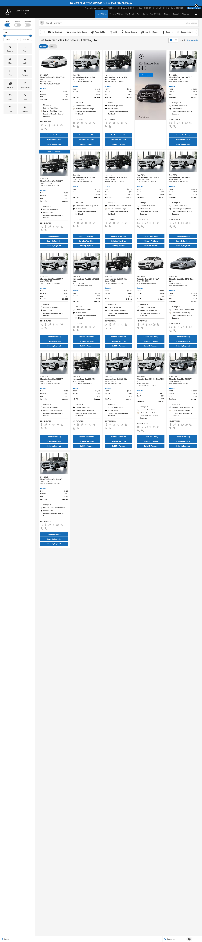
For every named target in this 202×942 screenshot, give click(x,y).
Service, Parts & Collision (152, 14)
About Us (185, 14)
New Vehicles (102, 14)
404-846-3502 (179, 8)
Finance (167, 14)
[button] (196, 5)
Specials (176, 14)
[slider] (4, 36)
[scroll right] (195, 32)
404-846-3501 (164, 8)
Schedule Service (194, 8)
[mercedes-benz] (8, 12)
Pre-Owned (129, 14)
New (7, 21)
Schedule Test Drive (54, 139)
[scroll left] (42, 32)
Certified (17, 21)
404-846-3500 (147, 8)
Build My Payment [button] (54, 144)
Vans (138, 14)
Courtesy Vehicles (116, 14)
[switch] (8, 23)
